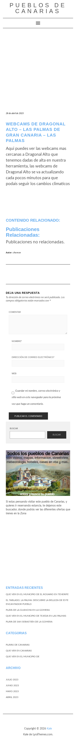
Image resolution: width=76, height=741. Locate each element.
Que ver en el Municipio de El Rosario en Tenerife (37, 594)
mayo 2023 (12, 691)
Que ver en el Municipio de (22, 656)
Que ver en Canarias (19, 650)
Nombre (17, 341)
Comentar (15, 312)
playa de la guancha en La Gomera (28, 610)
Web (14, 373)
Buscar (14, 428)
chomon (17, 253)
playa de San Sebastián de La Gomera (29, 621)
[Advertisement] (38, 68)
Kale (49, 728)
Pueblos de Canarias (38, 8)
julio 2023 (12, 679)
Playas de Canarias (18, 645)
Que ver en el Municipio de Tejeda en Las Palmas (36, 616)
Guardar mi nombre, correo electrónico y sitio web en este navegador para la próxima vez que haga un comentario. (36, 397)
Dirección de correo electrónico (33, 357)
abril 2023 (12, 697)
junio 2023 (12, 685)
